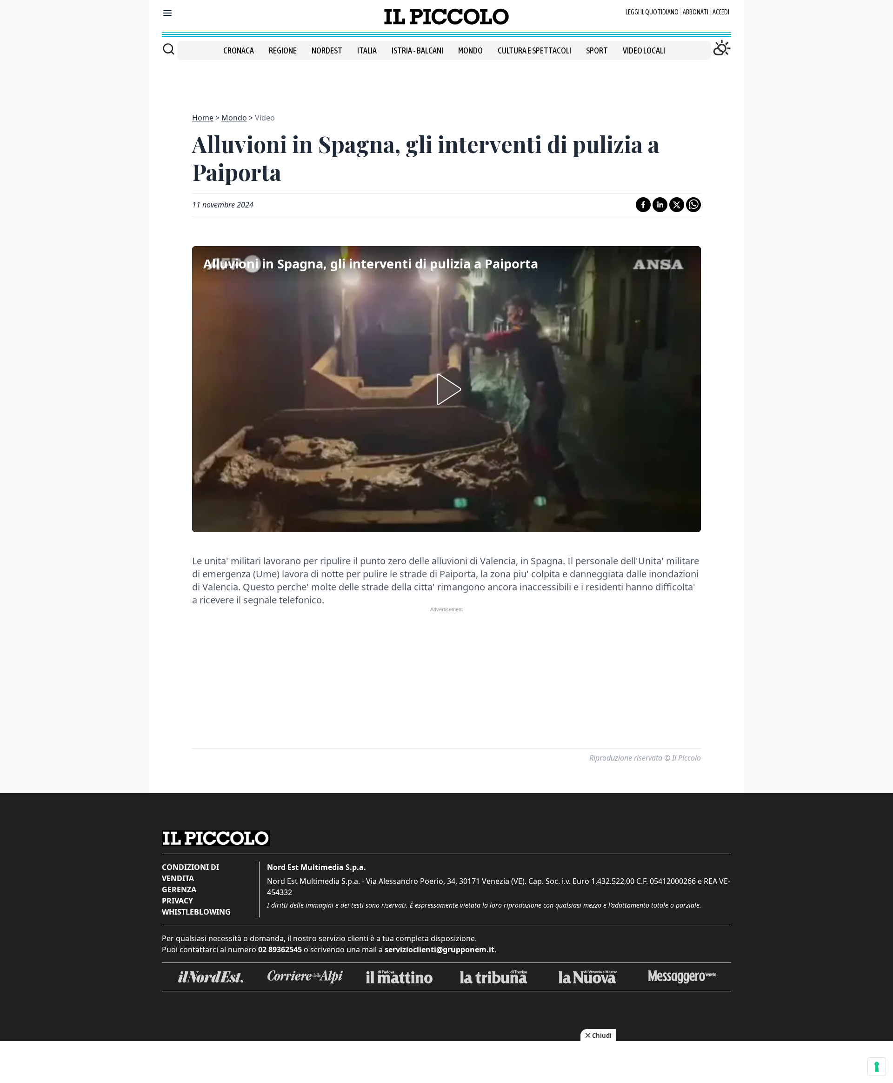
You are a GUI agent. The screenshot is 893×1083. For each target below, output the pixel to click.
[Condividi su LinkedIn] (660, 204)
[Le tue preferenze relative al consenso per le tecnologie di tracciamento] (877, 1067)
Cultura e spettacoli (534, 50)
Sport (597, 50)
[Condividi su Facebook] (643, 204)
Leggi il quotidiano (652, 12)
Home (202, 118)
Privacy (177, 901)
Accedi (721, 12)
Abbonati (695, 12)
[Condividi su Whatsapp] (693, 204)
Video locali (644, 50)
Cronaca (238, 50)
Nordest (327, 50)
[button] (446, 389)
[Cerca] (168, 49)
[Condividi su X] (676, 204)
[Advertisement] (446, 81)
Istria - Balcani (417, 50)
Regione (283, 50)
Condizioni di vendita (190, 872)
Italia (367, 50)
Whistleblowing (196, 912)
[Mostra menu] (167, 13)
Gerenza (179, 889)
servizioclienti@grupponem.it (439, 949)
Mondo (470, 50)
